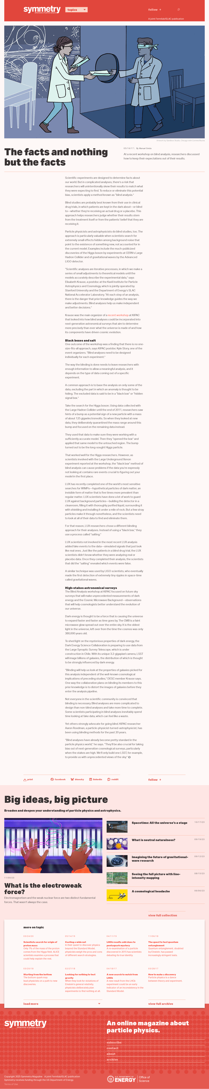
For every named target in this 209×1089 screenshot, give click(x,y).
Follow (153, 9)
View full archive (160, 1004)
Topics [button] (72, 10)
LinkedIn (97, 779)
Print (30, 779)
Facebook (60, 779)
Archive (112, 1059)
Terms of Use (11, 1084)
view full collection (162, 915)
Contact (112, 1048)
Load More (30, 1004)
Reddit (114, 779)
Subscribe (114, 1042)
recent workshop (118, 315)
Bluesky (79, 779)
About (111, 1054)
